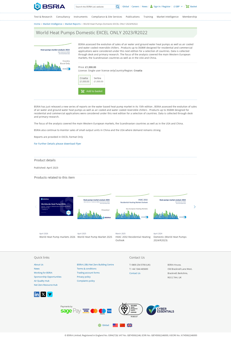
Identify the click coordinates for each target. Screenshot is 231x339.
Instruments (81, 16)
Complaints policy (86, 280)
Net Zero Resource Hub (45, 284)
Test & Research (43, 16)
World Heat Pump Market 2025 (94, 236)
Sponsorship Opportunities (47, 276)
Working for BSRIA (43, 272)
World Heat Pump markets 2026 (57, 236)
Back (36, 206)
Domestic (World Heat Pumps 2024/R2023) (170, 238)
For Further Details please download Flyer (57, 143)
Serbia (98, 79)
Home (37, 24)
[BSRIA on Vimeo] (50, 296)
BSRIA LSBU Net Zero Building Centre (95, 264)
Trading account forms (88, 272)
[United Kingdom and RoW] (129, 325)
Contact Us (134, 273)
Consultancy (63, 16)
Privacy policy (84, 276)
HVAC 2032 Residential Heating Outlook (133, 238)
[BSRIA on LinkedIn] (36, 296)
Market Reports (73, 24)
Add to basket (94, 91)
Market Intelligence (168, 16)
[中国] (122, 325)
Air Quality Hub (41, 280)
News (37, 268)
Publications (133, 16)
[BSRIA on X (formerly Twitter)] (43, 296)
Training (148, 16)
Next (194, 206)
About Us (38, 264)
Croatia (84, 79)
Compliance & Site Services (106, 16)
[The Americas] (115, 325)
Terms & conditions (86, 268)
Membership (189, 16)
